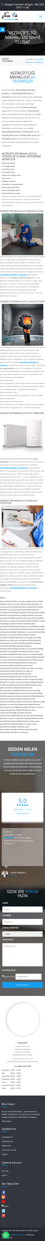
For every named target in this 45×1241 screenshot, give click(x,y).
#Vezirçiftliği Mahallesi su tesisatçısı (14, 732)
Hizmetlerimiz (7, 1137)
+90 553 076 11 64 (32, 118)
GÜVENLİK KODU (9, 970)
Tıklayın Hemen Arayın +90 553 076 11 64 (23, 5)
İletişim (5, 1154)
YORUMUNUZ (7, 939)
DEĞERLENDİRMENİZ (10, 928)
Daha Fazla (6, 1121)
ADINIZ (5, 903)
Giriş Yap (5, 1171)
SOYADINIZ (6, 915)
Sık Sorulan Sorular (9, 1150)
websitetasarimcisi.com (17, 1235)
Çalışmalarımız (7, 1141)
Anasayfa (29, 59)
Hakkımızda (6, 1146)
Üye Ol (4, 1175)
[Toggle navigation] (40, 17)
